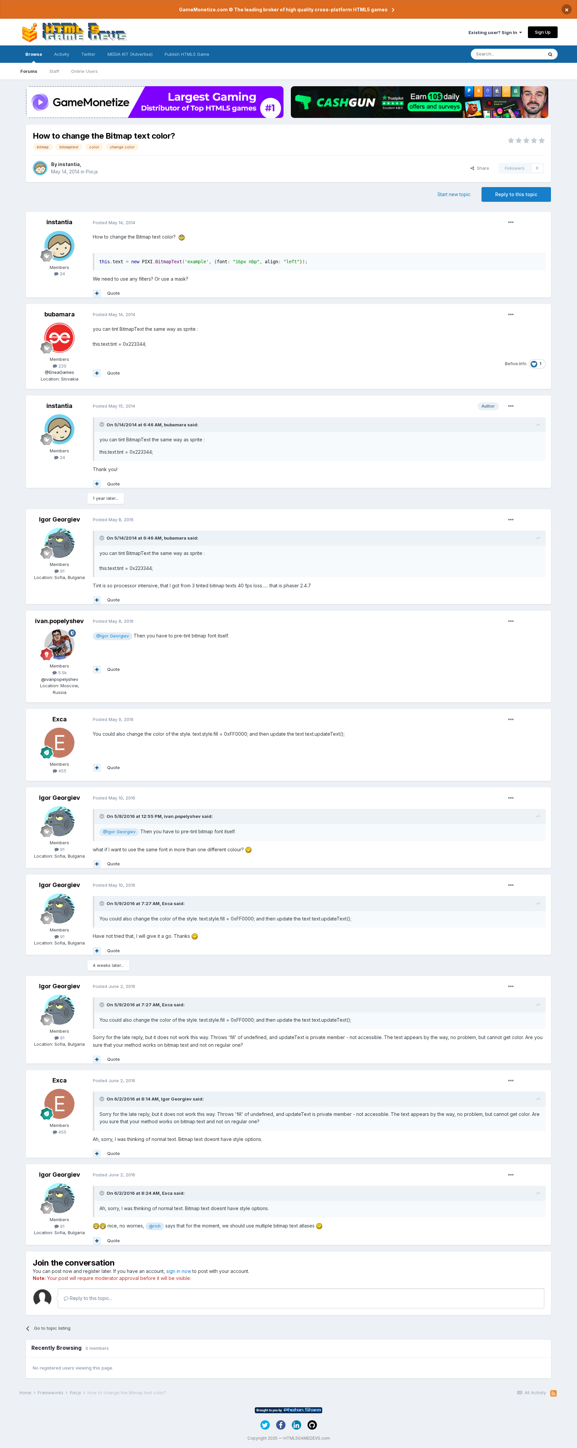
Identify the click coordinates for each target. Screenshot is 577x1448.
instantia (69, 164)
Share (481, 168)
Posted (114, 222)
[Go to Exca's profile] (59, 743)
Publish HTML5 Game (187, 54)
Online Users (84, 71)
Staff (54, 71)
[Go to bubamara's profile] (59, 338)
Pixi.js (92, 171)
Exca (59, 719)
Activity (61, 54)
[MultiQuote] (97, 293)
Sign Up (543, 32)
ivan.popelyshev (59, 620)
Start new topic (453, 194)
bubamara (59, 314)
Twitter (88, 54)
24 (61, 273)
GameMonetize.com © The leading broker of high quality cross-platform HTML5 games (283, 9)
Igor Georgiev (59, 519)
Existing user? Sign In (493, 32)
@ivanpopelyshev (59, 679)
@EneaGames (59, 372)
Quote (113, 293)
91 (61, 571)
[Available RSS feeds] (553, 1393)
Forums (28, 71)
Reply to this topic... (90, 1298)
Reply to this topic (516, 194)
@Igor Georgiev (112, 635)
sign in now (178, 1271)
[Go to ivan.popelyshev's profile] (59, 644)
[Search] (550, 54)
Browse (33, 54)
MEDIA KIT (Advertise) (130, 54)
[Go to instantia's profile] (40, 168)
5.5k (62, 672)
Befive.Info (516, 363)
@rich (155, 1225)
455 (61, 770)
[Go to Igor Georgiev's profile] (59, 543)
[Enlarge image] (181, 237)
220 (61, 366)
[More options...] (511, 223)
